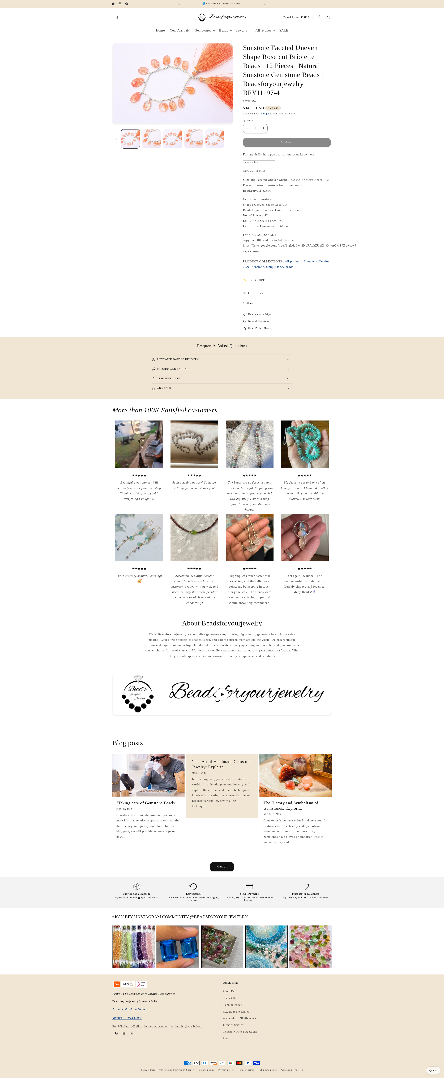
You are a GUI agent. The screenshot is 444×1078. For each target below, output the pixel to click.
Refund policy (206, 1070)
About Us (228, 991)
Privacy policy (226, 1070)
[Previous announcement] (179, 4)
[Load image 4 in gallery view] (193, 138)
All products (293, 261)
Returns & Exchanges (236, 1011)
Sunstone (258, 267)
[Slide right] (229, 139)
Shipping (266, 113)
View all (222, 866)
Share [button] (249, 303)
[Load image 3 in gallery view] (172, 138)
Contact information (292, 1070)
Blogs (226, 1038)
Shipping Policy (232, 1004)
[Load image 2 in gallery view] (151, 138)
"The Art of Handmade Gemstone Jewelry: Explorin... (221, 764)
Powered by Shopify (184, 1070)
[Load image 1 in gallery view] (130, 138)
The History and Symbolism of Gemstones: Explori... (290, 806)
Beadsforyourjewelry (161, 1070)
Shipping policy (268, 1070)
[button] (116, 17)
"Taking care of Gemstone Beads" (146, 803)
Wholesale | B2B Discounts (239, 1018)
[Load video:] (222, 694)
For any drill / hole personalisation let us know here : (280, 154)
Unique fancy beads (279, 267)
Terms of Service (233, 1024)
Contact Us (229, 998)
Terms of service (247, 1070)
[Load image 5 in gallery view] (214, 138)
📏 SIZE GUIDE (254, 280)
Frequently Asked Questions (240, 1031)
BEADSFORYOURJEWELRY (221, 917)
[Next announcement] (265, 4)
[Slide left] (116, 139)
